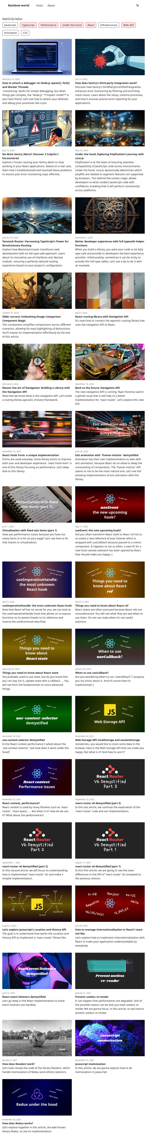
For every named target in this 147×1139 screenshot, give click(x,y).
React (91, 25)
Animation (10, 32)
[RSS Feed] (137, 5)
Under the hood (72, 25)
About (51, 5)
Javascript (10, 25)
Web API (128, 25)
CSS (25, 32)
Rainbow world (18, 5)
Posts (39, 5)
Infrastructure (108, 25)
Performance (48, 25)
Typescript (28, 25)
